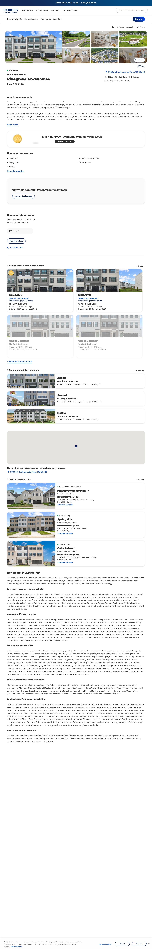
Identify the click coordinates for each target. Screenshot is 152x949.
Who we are (27, 10)
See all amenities (15, 171)
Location (57, 19)
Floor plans (45, 19)
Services (55, 10)
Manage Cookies (105, 944)
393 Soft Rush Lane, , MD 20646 (126, 72)
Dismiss (139, 944)
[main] (76, 486)
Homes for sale (31, 19)
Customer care (70, 10)
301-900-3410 (16, 247)
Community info (14, 19)
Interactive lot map (23, 196)
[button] (139, 19)
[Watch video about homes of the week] (25, 138)
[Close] (149, 943)
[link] (33, 47)
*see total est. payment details (21, 299)
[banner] (76, 3)
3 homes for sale (65, 504)
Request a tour (16, 241)
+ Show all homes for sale (19, 361)
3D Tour (141, 66)
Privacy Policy (16, 947)
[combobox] (132, 10)
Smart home (42, 10)
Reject (122, 944)
